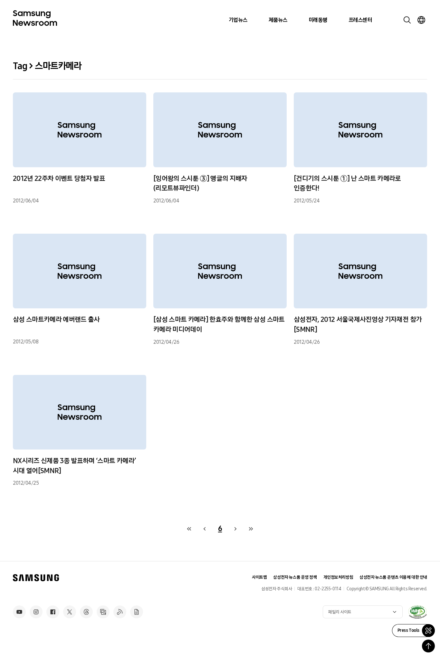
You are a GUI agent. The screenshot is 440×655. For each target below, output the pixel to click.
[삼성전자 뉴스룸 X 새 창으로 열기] (69, 611)
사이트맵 (259, 577)
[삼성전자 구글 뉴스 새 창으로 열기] (136, 611)
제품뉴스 (278, 19)
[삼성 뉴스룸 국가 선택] (421, 20)
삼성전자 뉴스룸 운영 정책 (295, 577)
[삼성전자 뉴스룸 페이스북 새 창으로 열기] (52, 611)
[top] (428, 646)
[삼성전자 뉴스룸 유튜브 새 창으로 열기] (19, 611)
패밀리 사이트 (339, 612)
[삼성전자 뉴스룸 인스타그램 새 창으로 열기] (36, 611)
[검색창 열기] (407, 20)
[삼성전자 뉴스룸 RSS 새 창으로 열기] (119, 611)
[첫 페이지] (189, 528)
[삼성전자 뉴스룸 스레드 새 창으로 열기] (86, 611)
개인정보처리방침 (338, 577)
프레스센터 (360, 19)
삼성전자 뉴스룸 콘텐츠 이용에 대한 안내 (393, 577)
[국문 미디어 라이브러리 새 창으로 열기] (103, 611)
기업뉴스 (238, 19)
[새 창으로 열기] (417, 612)
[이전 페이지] (204, 528)
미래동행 (318, 19)
